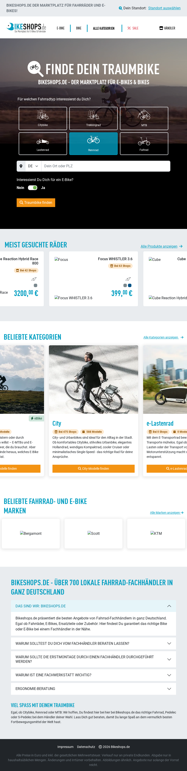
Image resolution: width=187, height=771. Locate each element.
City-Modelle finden (95, 468)
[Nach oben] (174, 758)
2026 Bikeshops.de (116, 747)
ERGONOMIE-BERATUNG (35, 689)
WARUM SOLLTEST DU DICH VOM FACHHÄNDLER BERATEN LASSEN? (72, 643)
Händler (169, 28)
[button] (105, 28)
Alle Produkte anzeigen (159, 246)
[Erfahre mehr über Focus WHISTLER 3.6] (93, 278)
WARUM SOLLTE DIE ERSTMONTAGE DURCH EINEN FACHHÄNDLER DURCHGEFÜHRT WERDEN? (85, 659)
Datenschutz (86, 747)
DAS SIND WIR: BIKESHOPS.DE (41, 606)
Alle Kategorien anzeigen (161, 337)
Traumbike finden (37, 202)
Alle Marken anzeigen (165, 512)
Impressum (65, 747)
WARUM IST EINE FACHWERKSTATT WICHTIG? (53, 675)
